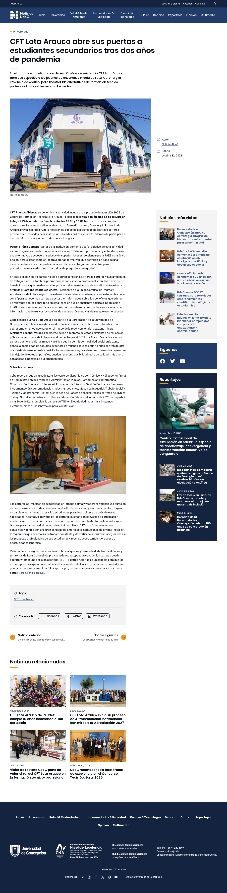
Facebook (52, 616)
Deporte (158, 15)
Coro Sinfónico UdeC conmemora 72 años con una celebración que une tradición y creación (194, 278)
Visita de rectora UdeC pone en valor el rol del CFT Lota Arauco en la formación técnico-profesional (38, 774)
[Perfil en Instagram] (89, 877)
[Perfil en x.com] (102, 877)
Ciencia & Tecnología (126, 15)
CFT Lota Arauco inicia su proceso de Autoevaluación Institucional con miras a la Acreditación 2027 (98, 719)
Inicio (42, 15)
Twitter (76, 616)
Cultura (144, 15)
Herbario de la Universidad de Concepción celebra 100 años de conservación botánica (194, 523)
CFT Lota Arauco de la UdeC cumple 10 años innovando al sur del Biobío (36, 719)
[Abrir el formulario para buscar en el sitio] (215, 4)
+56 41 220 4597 (175, 847)
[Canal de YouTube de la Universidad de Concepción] (116, 877)
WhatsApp (100, 616)
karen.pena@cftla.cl (31, 572)
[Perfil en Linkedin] (82, 877)
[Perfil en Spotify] (109, 877)
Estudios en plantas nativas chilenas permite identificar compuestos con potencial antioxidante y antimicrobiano (194, 323)
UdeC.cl (15, 3)
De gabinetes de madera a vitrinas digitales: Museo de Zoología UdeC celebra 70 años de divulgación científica (195, 476)
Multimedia (208, 15)
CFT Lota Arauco (24, 599)
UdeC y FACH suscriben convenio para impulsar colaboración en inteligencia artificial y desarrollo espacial (193, 258)
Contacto (200, 3)
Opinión (191, 15)
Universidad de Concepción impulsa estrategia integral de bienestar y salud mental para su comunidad (194, 236)
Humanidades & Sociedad (103, 15)
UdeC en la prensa (171, 3)
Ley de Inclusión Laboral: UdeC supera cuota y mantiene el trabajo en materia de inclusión (194, 500)
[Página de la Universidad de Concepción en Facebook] (96, 877)
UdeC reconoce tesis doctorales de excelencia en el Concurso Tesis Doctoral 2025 (96, 774)
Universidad (57, 15)
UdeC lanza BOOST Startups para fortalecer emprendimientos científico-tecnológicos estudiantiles (194, 299)
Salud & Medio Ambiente (79, 15)
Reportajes (175, 15)
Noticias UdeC (170, 144)
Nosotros (187, 3)
